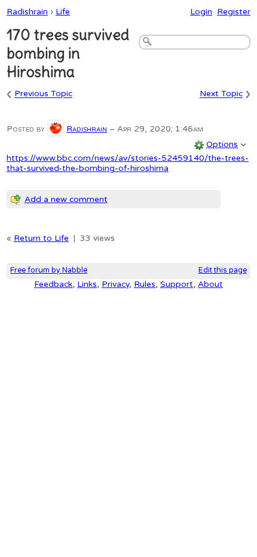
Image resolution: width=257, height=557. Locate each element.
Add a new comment (66, 199)
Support (176, 284)
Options (222, 144)
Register (233, 12)
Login (201, 12)
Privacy (115, 284)
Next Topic (221, 94)
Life (63, 12)
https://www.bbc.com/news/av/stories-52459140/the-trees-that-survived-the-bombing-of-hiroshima (128, 163)
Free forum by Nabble (48, 270)
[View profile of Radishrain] (55, 129)
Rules (144, 284)
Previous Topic (43, 94)
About (210, 284)
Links (87, 284)
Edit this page (222, 270)
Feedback (53, 284)
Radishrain (27, 12)
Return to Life (41, 238)
